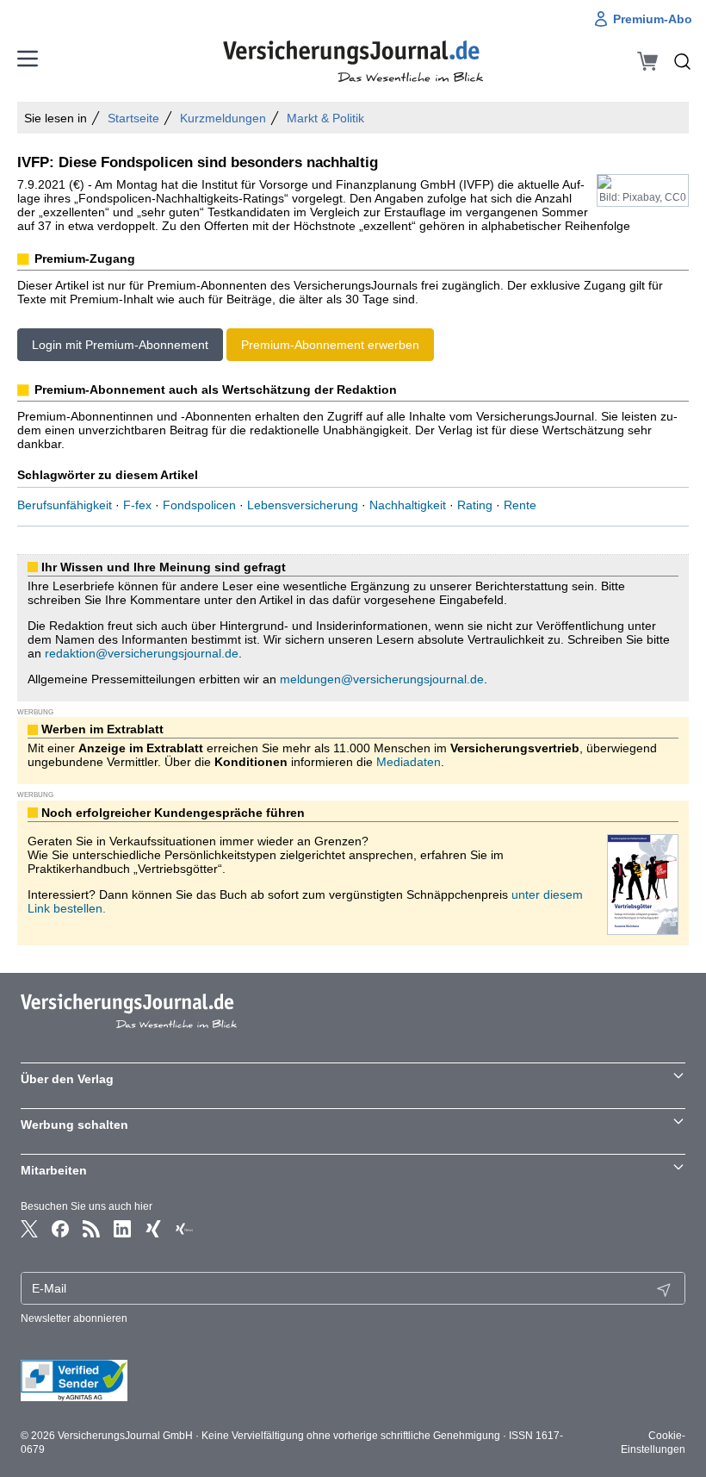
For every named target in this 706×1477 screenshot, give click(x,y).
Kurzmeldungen (223, 118)
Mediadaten (408, 762)
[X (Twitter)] (29, 1228)
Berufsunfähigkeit (64, 505)
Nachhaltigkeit (407, 505)
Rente (520, 505)
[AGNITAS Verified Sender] (353, 1380)
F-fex (137, 505)
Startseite (133, 118)
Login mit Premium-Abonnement (120, 345)
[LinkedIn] (122, 1228)
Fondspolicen (199, 505)
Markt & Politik (325, 118)
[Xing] (153, 1228)
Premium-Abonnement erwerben (330, 345)
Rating (474, 505)
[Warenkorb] (647, 61)
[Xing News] (184, 1228)
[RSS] (91, 1228)
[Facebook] (60, 1228)
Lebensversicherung (302, 505)
